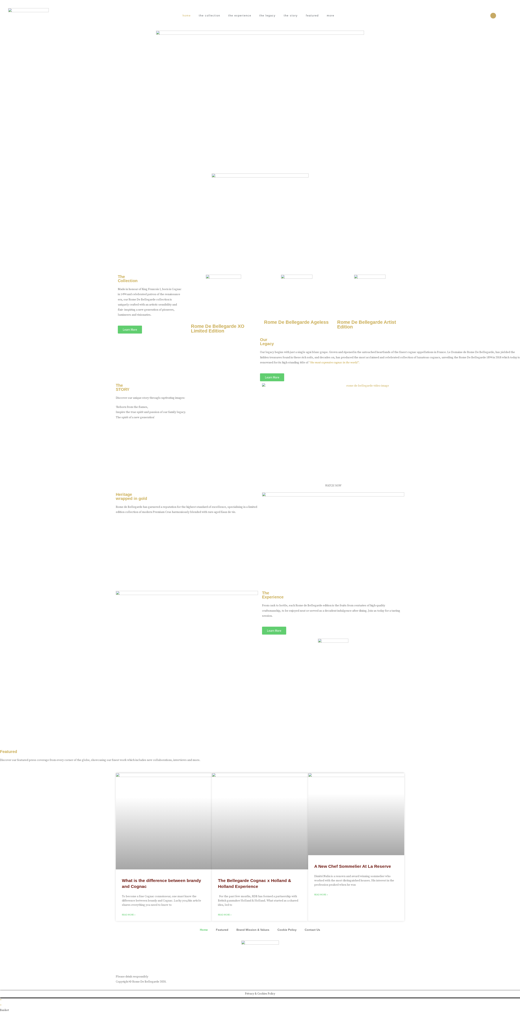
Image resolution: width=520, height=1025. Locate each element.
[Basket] (507, 15)
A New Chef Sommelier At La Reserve (352, 866)
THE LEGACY (267, 15)
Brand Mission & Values (252, 929)
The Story (291, 15)
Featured (312, 15)
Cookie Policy (287, 929)
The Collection (209, 15)
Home (187, 15)
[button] (130, 330)
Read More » (128, 914)
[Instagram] (493, 15)
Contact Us (312, 929)
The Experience (239, 15)
